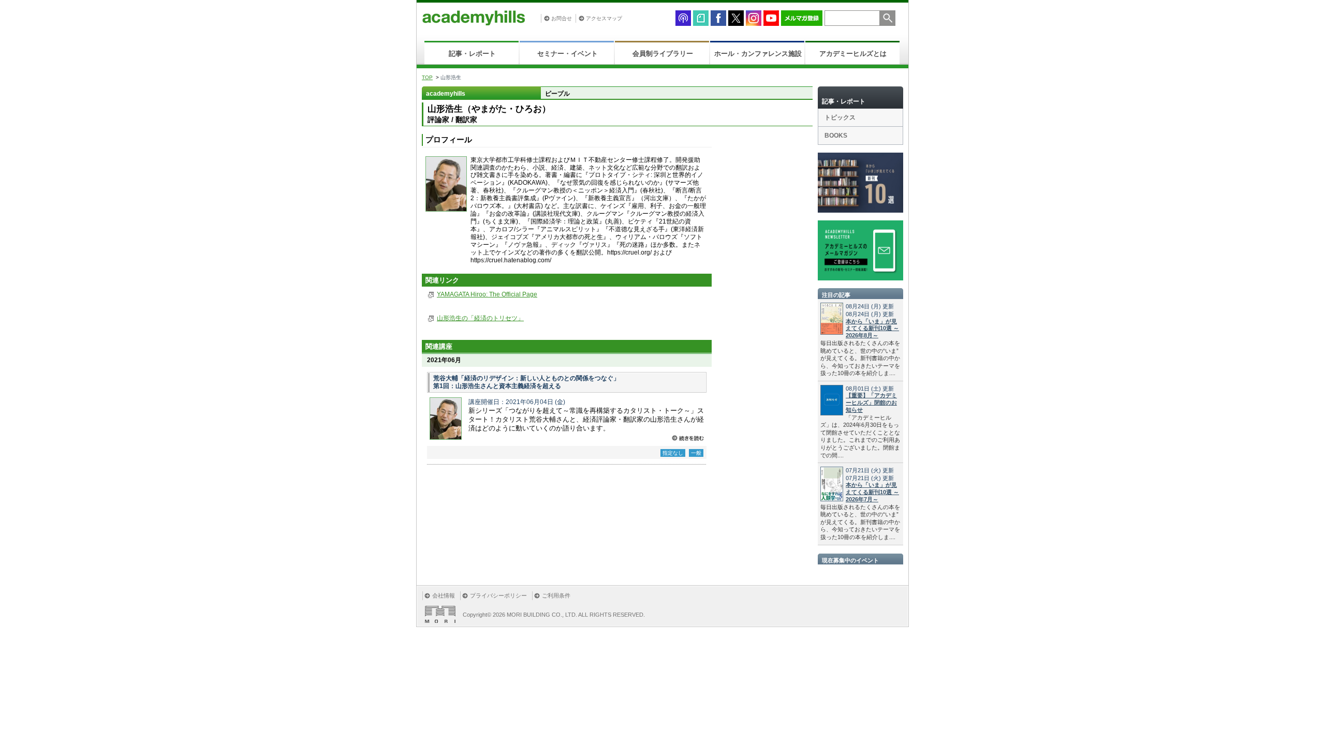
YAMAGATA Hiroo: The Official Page (487, 294)
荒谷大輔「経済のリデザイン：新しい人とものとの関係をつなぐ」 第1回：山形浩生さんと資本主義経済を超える (526, 382)
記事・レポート (472, 53)
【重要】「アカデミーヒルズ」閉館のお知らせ (871, 402)
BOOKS (836, 135)
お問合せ (561, 18)
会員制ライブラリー (662, 53)
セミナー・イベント (567, 53)
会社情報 (443, 595)
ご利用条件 (556, 595)
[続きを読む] (688, 438)
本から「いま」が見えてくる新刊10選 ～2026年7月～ (872, 492)
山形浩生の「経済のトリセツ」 (480, 318)
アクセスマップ (604, 18)
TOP (427, 77)
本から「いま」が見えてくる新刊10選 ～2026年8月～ (872, 328)
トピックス (840, 117)
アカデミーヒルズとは (853, 53)
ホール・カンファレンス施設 (758, 53)
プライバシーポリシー (498, 595)
